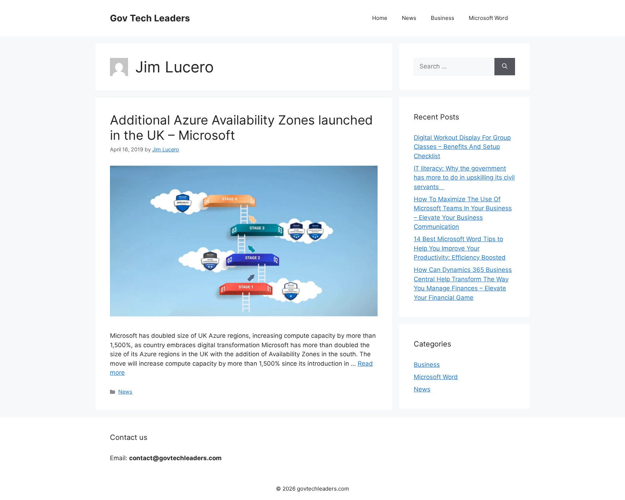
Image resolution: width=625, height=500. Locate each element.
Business (442, 17)
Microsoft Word (488, 17)
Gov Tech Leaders (150, 18)
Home (379, 17)
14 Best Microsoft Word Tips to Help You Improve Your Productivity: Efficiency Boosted (460, 248)
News (409, 17)
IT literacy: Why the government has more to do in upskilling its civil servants (464, 177)
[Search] (504, 66)
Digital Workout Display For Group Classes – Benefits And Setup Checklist (462, 147)
